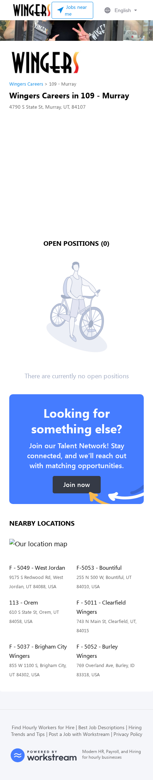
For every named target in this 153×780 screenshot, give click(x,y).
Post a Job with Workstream (79, 734)
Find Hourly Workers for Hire (43, 727)
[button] (120, 10)
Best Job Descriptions (101, 727)
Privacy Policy (128, 734)
